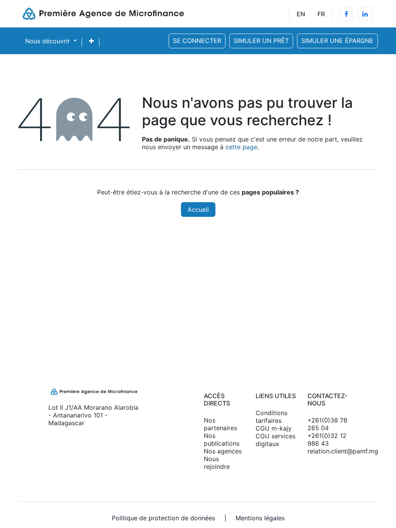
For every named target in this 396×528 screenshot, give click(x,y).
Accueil (198, 209)
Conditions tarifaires (271, 416)
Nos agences (223, 451)
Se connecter (197, 40)
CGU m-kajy (274, 428)
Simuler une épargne (337, 40)
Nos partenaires (220, 424)
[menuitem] (300, 14)
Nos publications (221, 439)
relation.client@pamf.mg (327, 451)
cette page (241, 147)
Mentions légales (260, 518)
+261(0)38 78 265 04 (327, 424)
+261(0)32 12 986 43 (326, 439)
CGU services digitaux (275, 440)
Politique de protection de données (163, 518)
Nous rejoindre (217, 462)
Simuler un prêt (261, 40)
